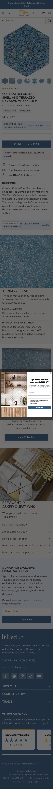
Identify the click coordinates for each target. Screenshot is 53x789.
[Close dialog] (51, 373)
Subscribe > (39, 407)
